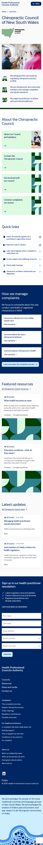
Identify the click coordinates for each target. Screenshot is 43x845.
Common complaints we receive (13, 201)
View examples (9, 324)
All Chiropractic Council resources (15, 389)
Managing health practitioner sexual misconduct (17, 522)
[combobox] (21, 638)
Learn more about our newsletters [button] (14, 607)
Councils (12, 12)
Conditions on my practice (12, 737)
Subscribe (7, 654)
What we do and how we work (13, 757)
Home (4, 12)
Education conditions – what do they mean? (18, 451)
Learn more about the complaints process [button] (18, 364)
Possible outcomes (9, 717)
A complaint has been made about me (16, 727)
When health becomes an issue (18, 400)
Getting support (8, 730)
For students (7, 740)
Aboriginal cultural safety (12, 760)
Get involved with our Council (12, 179)
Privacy (5, 780)
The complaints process (11, 704)
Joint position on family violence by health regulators (19, 549)
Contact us (7, 691)
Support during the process (12, 707)
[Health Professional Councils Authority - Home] (10, 4)
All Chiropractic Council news (13, 509)
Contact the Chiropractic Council (13, 157)
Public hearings (8, 711)
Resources (6, 683)
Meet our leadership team (12, 753)
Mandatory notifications (11, 714)
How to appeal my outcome (12, 734)
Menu (38, 4)
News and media (9, 687)
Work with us (7, 763)
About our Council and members (12, 135)
